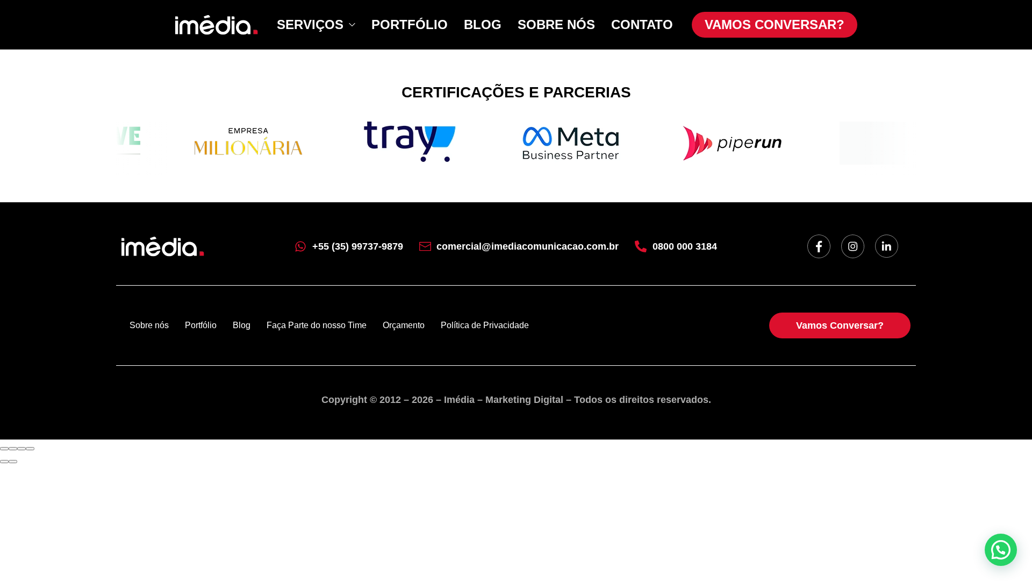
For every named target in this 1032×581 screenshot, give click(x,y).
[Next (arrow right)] (13, 461)
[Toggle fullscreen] (21, 448)
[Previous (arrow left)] (4, 461)
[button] (1001, 550)
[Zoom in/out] (30, 448)
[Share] (13, 448)
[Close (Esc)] (4, 448)
